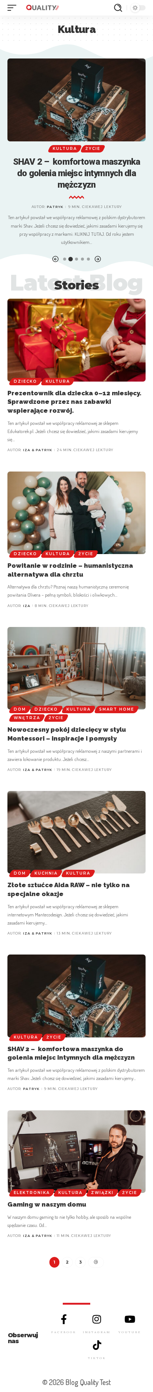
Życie (92, 148)
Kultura (65, 148)
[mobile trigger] (13, 8)
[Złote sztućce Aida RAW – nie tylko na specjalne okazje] (76, 832)
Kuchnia (46, 873)
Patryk (55, 207)
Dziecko (25, 381)
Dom (20, 709)
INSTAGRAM (97, 1332)
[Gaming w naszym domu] (76, 1151)
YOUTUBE (129, 1332)
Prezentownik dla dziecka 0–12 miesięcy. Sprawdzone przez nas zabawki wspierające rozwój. (74, 402)
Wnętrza (27, 717)
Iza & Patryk (37, 450)
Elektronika (32, 1192)
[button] (55, 259)
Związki (102, 1192)
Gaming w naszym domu (46, 1204)
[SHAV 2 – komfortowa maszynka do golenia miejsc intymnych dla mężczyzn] (76, 99)
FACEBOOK (63, 1332)
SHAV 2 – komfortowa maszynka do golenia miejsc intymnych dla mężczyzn (76, 173)
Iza (26, 606)
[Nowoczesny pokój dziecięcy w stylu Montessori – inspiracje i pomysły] (76, 668)
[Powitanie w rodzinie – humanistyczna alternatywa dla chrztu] (76, 513)
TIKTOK (97, 1358)
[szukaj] (118, 8)
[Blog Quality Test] (42, 8)
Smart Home (116, 709)
